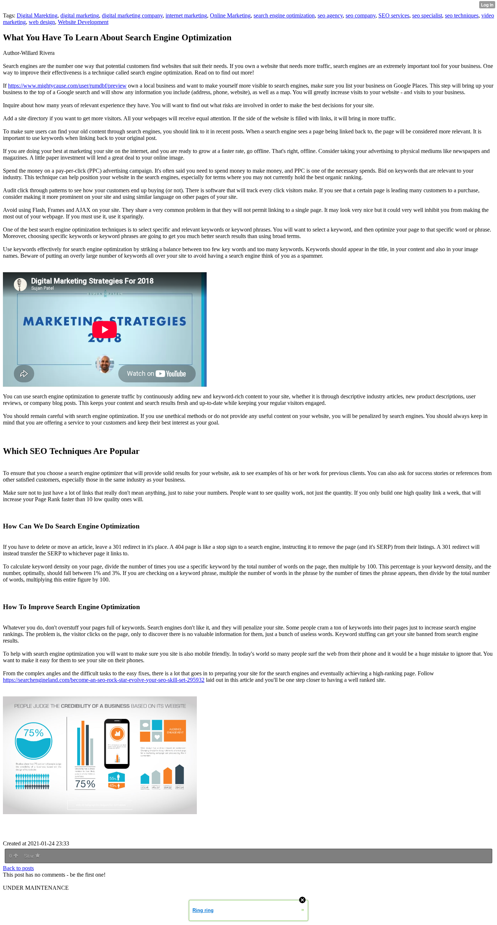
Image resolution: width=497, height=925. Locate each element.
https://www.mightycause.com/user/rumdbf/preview (67, 86)
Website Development (83, 22)
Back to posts (18, 868)
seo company (360, 15)
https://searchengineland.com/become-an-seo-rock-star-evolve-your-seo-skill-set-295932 (103, 680)
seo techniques (461, 15)
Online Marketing (230, 15)
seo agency (330, 15)
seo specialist (427, 15)
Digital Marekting (37, 15)
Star (29, 856)
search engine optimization (284, 15)
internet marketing (186, 15)
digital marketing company (132, 15)
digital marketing (79, 15)
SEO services (393, 15)
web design (42, 22)
